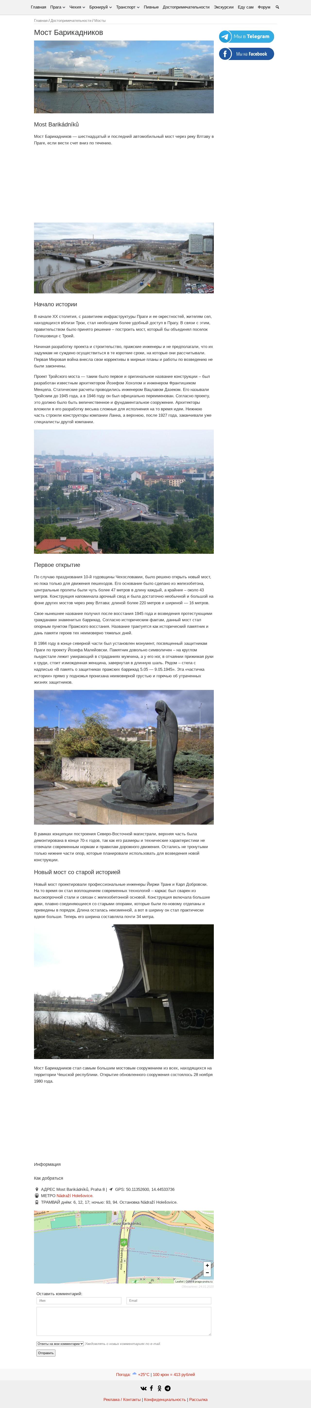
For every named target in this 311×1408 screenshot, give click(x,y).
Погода (132, 1374)
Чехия (75, 7)
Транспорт (126, 7)
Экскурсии (224, 7)
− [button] (207, 1273)
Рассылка (198, 1399)
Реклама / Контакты (122, 1399)
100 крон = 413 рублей (174, 1374)
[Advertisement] (124, 184)
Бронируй (98, 7)
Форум (264, 7)
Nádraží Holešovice (74, 1195)
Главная (38, 7)
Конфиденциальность (165, 1399)
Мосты (100, 20)
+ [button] (207, 1265)
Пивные (151, 7)
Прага (55, 7)
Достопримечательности (186, 7)
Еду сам (246, 7)
